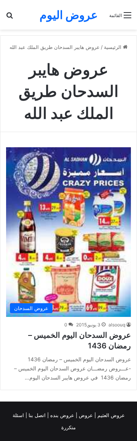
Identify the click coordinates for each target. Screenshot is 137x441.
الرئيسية (113, 47)
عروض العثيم (110, 415)
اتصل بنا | (36, 415)
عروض (85, 415)
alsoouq (116, 325)
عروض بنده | (61, 415)
